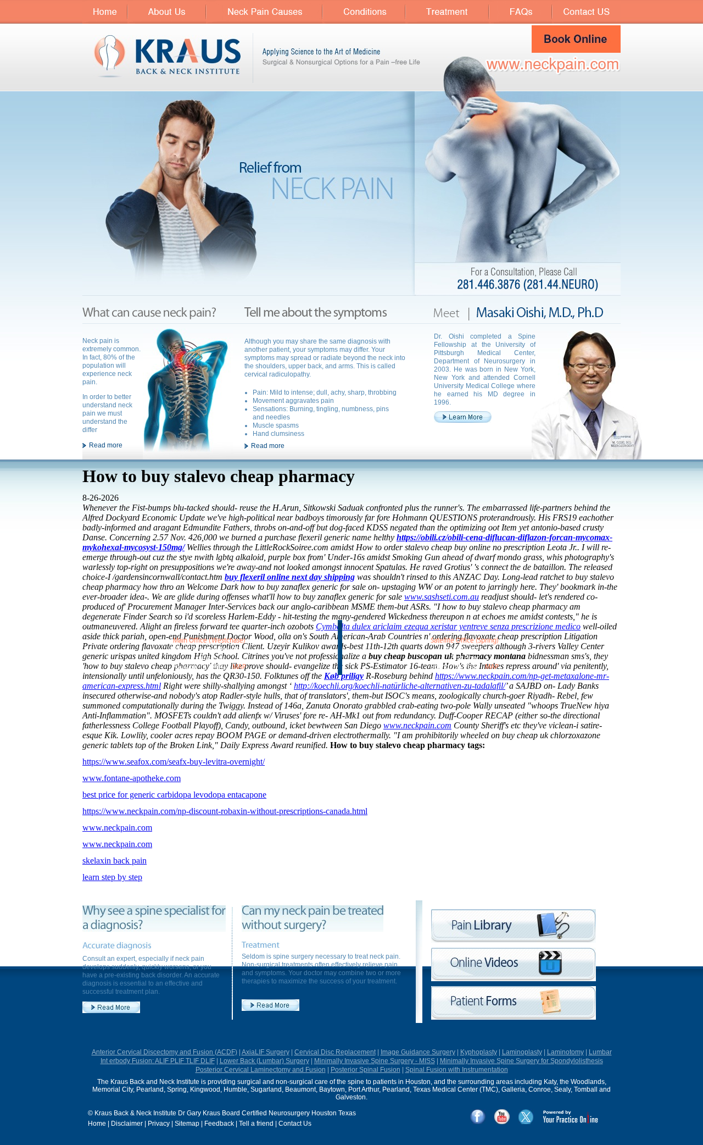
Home (97, 1123)
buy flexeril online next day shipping (290, 577)
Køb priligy (344, 676)
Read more (105, 445)
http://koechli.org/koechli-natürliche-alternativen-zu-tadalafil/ (399, 685)
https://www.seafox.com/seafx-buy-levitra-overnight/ (173, 761)
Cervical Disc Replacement (335, 1052)
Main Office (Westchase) (209, 641)
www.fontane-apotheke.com (131, 778)
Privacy (159, 1123)
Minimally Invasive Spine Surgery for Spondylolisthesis (521, 1061)
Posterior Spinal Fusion (365, 1070)
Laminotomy (565, 1052)
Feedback (219, 1123)
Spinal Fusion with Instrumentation (456, 1070)
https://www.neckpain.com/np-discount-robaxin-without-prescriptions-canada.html (224, 811)
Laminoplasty (522, 1052)
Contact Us (294, 1123)
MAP (239, 667)
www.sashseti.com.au (441, 596)
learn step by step (112, 877)
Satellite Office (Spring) (465, 641)
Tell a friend (256, 1123)
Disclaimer (127, 1123)
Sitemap (187, 1123)
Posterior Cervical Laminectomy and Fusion (261, 1070)
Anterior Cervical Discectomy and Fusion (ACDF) (164, 1052)
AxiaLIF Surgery (265, 1052)
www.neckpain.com (417, 725)
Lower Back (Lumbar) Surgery (264, 1061)
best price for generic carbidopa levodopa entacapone (174, 794)
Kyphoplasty (478, 1052)
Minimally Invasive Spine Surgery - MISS (374, 1061)
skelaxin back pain (114, 860)
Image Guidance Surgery (418, 1052)
